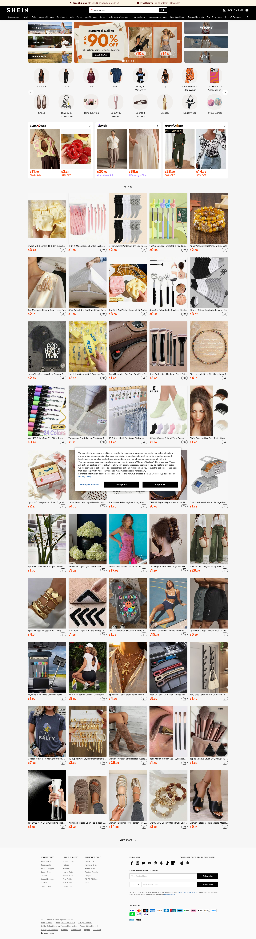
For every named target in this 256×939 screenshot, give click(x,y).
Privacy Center (46, 923)
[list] (153, 863)
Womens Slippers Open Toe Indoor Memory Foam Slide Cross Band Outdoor (87, 823)
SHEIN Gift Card (91, 879)
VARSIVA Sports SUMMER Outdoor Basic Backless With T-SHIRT (87, 694)
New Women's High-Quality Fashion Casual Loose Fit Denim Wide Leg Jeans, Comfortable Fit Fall (209, 566)
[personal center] (224, 10)
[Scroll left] (244, 17)
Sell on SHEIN (68, 886)
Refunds (66, 869)
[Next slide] (178, 41)
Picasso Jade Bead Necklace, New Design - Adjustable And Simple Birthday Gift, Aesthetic (209, 374)
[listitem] (47, 223)
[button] (242, 10)
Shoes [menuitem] (102, 17)
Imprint (87, 930)
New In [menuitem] (26, 17)
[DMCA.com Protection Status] (138, 920)
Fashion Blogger (47, 869)
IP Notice (64, 930)
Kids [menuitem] (71, 17)
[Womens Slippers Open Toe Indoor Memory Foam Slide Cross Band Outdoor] (87, 795)
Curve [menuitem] (79, 17)
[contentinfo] (173, 912)
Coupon (88, 876)
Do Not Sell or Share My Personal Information (59, 926)
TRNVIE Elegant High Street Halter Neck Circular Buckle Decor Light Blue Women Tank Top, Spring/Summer (168, 502)
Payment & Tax (91, 865)
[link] (64, 3)
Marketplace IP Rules (49, 930)
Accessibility (76, 930)
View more (126, 839)
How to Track (68, 876)
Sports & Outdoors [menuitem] (233, 17)
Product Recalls (91, 872)
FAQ (86, 883)
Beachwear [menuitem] (62, 17)
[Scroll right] (247, 17)
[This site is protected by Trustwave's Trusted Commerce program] (131, 920)
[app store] (182, 864)
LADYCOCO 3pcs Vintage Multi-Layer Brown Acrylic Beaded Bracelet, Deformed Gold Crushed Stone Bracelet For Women (168, 823)
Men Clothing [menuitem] (91, 17)
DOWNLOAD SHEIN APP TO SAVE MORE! (197, 857)
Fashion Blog (46, 886)
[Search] (163, 10)
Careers (44, 876)
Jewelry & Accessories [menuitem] (157, 17)
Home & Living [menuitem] (139, 17)
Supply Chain (46, 872)
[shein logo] (17, 10)
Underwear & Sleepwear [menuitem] (119, 17)
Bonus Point (90, 869)
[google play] (187, 864)
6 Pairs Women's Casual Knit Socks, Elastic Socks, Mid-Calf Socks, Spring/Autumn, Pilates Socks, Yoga (128, 246)
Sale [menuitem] (34, 17)
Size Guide (67, 879)
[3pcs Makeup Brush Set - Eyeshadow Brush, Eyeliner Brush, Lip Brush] (168, 731)
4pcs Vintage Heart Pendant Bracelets (208, 246)
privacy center (169, 894)
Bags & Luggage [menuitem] (214, 17)
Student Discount (47, 879)
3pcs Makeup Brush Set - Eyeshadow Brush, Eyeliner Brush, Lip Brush (168, 759)
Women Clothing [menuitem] (46, 17)
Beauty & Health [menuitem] (177, 17)
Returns (66, 865)
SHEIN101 (45, 883)
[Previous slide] (77, 41)
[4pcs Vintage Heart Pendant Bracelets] (209, 218)
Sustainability (46, 865)
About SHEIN (46, 861)
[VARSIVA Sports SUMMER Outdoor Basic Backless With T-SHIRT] (87, 667)
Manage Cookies (85, 923)
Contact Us (89, 861)
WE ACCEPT (134, 905)
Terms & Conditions (88, 926)
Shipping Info (68, 861)
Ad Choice (97, 930)
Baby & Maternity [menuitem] (196, 17)
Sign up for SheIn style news (144, 871)
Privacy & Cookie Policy (187, 892)
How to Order (68, 872)
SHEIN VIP (67, 883)
